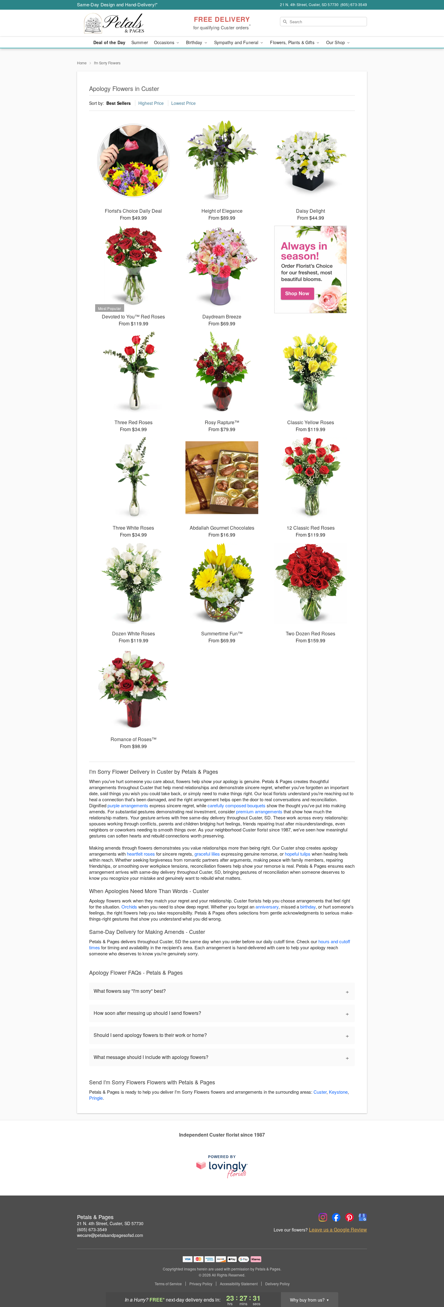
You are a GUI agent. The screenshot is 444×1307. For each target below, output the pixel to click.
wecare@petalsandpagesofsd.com (110, 1235)
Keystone (338, 1092)
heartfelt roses (141, 853)
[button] (428, 1281)
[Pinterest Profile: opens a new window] (349, 1217)
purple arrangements (128, 805)
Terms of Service (168, 1284)
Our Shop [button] (336, 42)
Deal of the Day (109, 42)
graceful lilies (207, 853)
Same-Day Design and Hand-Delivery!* (117, 4)
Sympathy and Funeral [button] (237, 42)
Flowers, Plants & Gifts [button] (292, 42)
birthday (308, 906)
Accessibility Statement (239, 1284)
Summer (139, 42)
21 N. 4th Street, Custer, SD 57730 (110, 1223)
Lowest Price (183, 103)
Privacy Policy (200, 1284)
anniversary (267, 906)
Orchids (129, 906)
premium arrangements (259, 811)
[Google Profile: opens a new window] (363, 1217)
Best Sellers (118, 103)
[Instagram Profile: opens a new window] (323, 1217)
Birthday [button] (194, 42)
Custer (320, 1092)
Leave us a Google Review (338, 1229)
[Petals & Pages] (120, 23)
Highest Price (151, 103)
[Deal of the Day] (310, 269)
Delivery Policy (277, 1284)
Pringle (96, 1098)
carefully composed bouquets (236, 805)
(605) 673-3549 (92, 1229)
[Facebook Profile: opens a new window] (336, 1217)
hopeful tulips (297, 853)
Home (82, 62)
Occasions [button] (164, 42)
